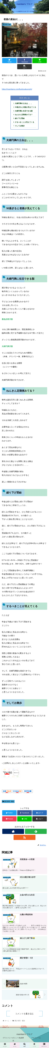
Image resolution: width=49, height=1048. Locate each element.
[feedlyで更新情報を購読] (36, 831)
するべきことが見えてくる (24, 122)
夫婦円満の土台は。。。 (24, 103)
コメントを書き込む (24, 1014)
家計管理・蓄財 (9, 801)
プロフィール (36, 1038)
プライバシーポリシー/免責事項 (13, 1039)
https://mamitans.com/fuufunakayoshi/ (17, 89)
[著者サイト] (13, 831)
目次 (21, 98)
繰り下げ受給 (20, 118)
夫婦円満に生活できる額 (24, 111)
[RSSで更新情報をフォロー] (24, 837)
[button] (44, 528)
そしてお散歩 (20, 126)
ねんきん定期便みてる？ (24, 114)
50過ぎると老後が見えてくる (25, 107)
